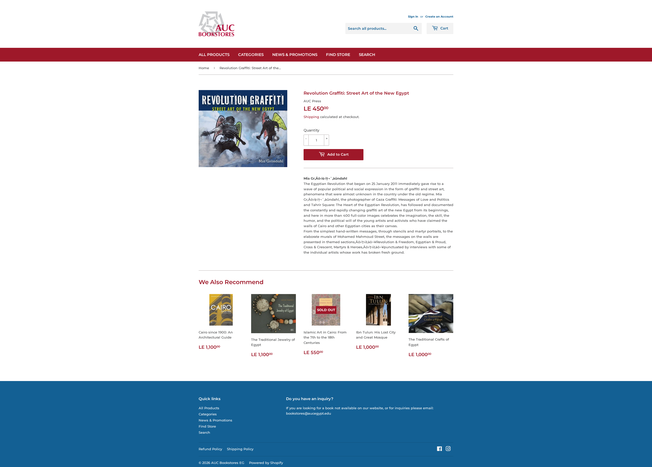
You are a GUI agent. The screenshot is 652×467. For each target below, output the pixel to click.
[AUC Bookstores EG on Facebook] (439, 449)
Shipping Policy (240, 449)
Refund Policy (210, 449)
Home (204, 68)
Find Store (338, 54)
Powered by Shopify (266, 463)
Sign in (413, 16)
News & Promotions (294, 54)
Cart (443, 28)
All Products (214, 54)
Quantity (311, 130)
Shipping (311, 117)
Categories (251, 54)
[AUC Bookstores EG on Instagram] (448, 449)
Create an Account (439, 16)
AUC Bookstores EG (227, 463)
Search (367, 54)
